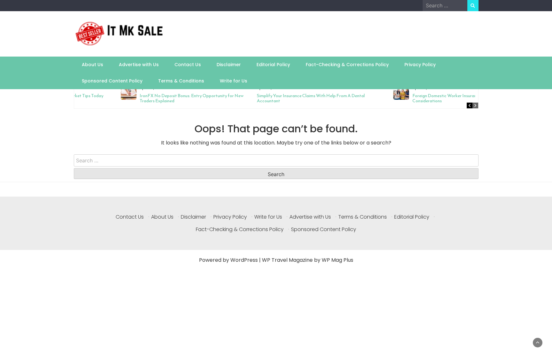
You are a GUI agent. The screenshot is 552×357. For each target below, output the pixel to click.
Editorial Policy (273, 64)
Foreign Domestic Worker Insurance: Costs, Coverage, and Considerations (424, 98)
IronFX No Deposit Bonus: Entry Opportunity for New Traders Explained (148, 98)
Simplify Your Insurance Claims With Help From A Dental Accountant (267, 98)
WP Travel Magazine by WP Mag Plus (307, 260)
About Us (92, 64)
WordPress (244, 260)
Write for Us (233, 81)
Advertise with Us (139, 64)
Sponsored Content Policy (112, 81)
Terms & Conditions (181, 81)
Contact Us (187, 64)
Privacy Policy (420, 64)
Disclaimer (229, 64)
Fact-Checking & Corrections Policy (347, 64)
